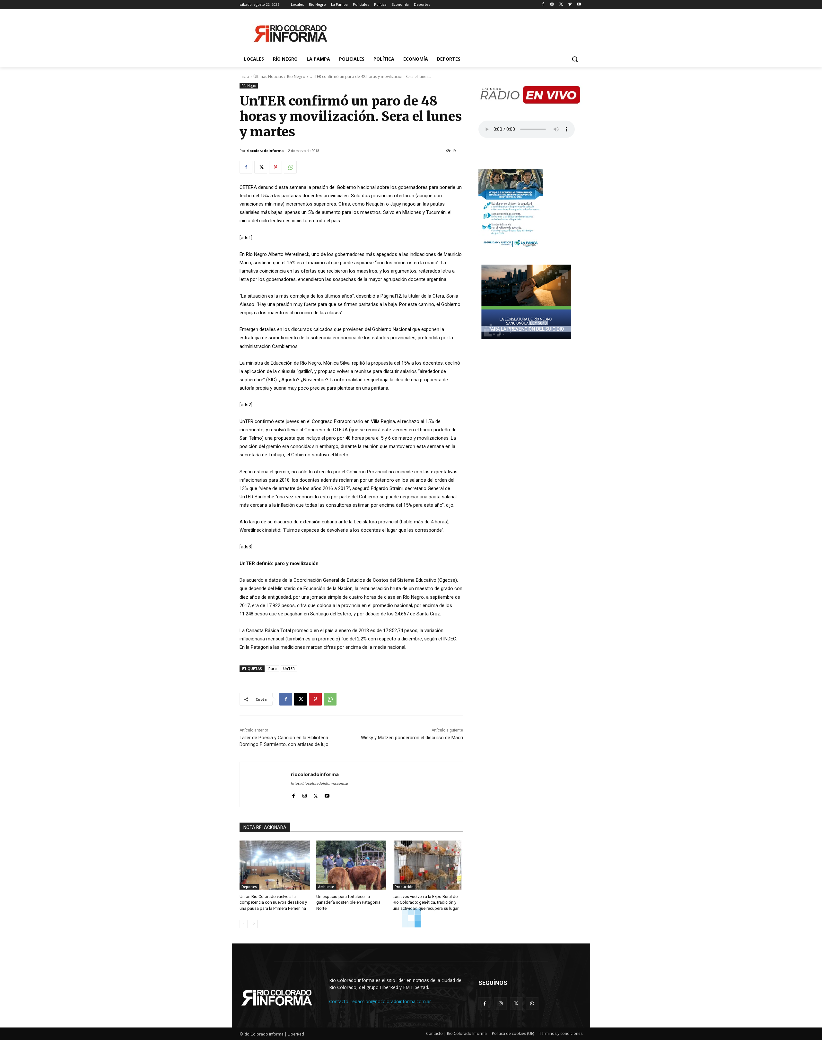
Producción (404, 886)
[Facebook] (543, 4)
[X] (561, 4)
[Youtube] (578, 4)
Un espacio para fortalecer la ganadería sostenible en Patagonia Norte (348, 902)
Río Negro (296, 76)
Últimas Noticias (268, 76)
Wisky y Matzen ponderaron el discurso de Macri (412, 737)
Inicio (244, 76)
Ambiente (326, 886)
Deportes (249, 886)
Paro (272, 668)
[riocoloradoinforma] (265, 784)
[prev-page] (244, 924)
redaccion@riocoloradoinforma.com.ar (391, 1001)
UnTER (289, 668)
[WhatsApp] (290, 167)
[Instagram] (552, 4)
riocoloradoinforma (265, 150)
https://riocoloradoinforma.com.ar (319, 783)
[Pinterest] (275, 167)
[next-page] (254, 924)
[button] (574, 59)
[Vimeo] (569, 4)
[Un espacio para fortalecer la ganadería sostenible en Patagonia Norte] (351, 865)
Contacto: (340, 1001)
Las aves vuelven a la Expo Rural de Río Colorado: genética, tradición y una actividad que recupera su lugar (426, 902)
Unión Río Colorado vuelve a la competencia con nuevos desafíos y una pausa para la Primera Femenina (273, 902)
